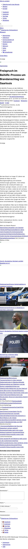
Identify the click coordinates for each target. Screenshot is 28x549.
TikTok (5, 18)
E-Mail (7, 103)
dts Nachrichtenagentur (16, 96)
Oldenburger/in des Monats (11, 4)
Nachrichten (6, 35)
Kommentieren (10, 238)
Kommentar (4, 490)
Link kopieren (21, 238)
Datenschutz (6, 544)
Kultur (4, 48)
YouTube (5, 16)
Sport (4, 50)
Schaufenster (8, 52)
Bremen (5, 44)
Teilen (16, 238)
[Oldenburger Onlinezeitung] (9, 518)
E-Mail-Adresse (5, 506)
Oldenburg (6, 37)
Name (2, 503)
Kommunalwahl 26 (8, 39)
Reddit (2, 103)
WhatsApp (6, 20)
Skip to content (4, 1)
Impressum (6, 542)
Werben (5, 6)
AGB (4, 546)
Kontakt (5, 8)
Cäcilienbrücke (17, 403)
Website (2, 511)
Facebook (6, 12)
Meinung (5, 46)
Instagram (6, 14)
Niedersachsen (7, 42)
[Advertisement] (14, 159)
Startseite (3, 238)
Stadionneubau (8, 403)
